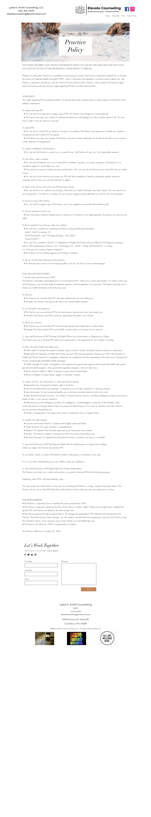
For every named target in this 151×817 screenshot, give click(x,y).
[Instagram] (132, 9)
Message (65, 561)
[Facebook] (127, 9)
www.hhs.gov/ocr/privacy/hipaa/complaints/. (43, 249)
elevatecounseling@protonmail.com (26, 13)
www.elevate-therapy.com (84, 520)
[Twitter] (28, 554)
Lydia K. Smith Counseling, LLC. (26, 7)
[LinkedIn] (32, 554)
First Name (28, 561)
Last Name (28, 570)
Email (26, 579)
